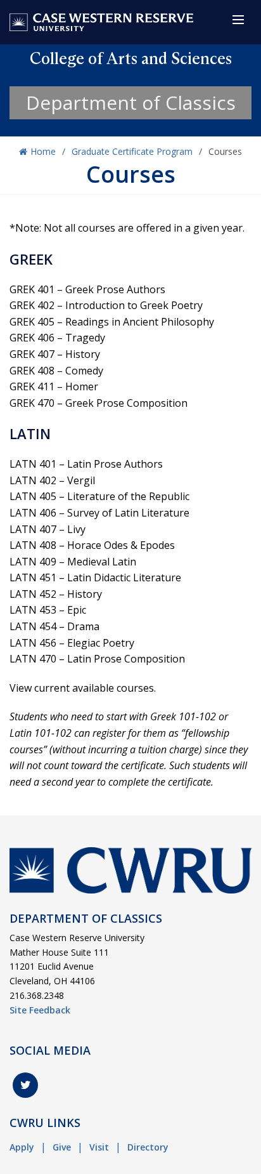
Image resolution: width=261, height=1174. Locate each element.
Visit (99, 1147)
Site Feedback (40, 1010)
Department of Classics (131, 102)
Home (43, 151)
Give (62, 1147)
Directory (148, 1147)
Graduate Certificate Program (132, 151)
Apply (22, 1147)
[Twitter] (25, 1085)
